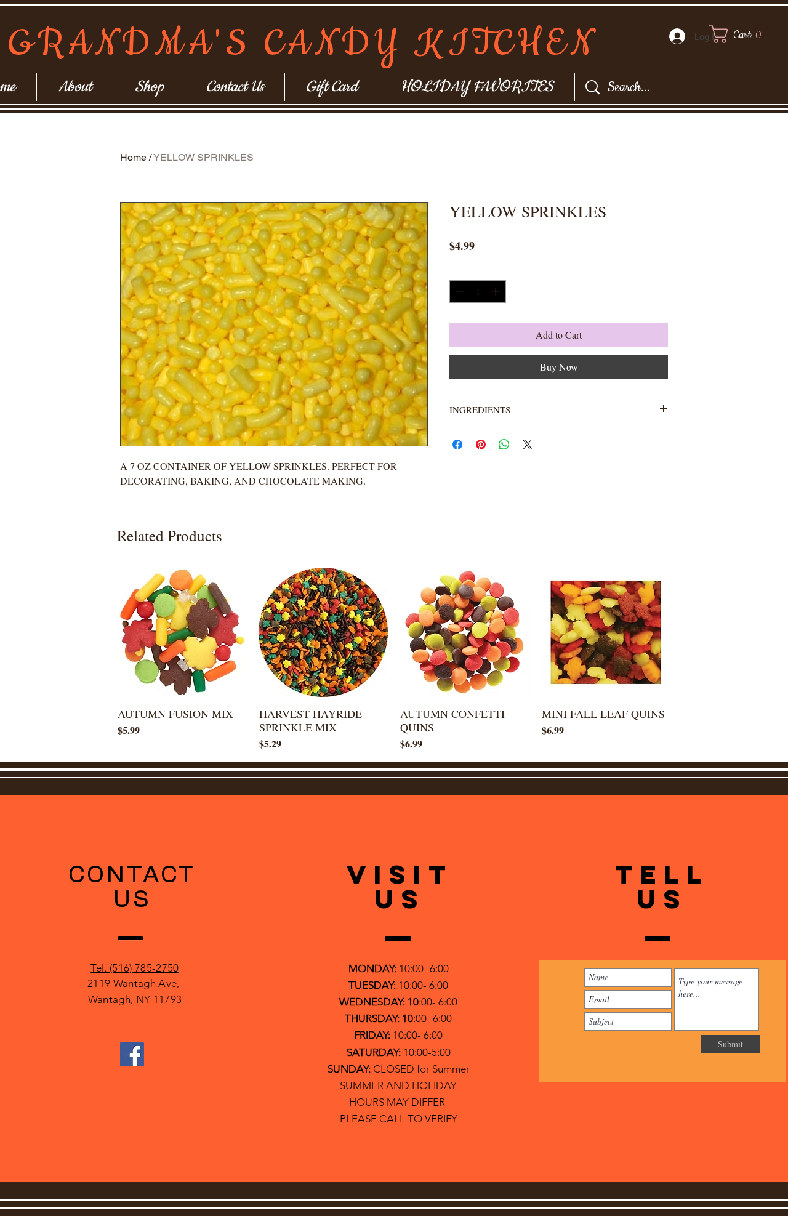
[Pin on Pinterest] (480, 444)
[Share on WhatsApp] (504, 444)
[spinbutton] (478, 291)
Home (133, 157)
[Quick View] (182, 632)
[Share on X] (527, 444)
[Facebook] (132, 1054)
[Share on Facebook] (457, 444)
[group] (394, 659)
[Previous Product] (99, 631)
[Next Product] (688, 631)
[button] (747, 34)
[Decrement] (459, 291)
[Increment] (496, 291)
